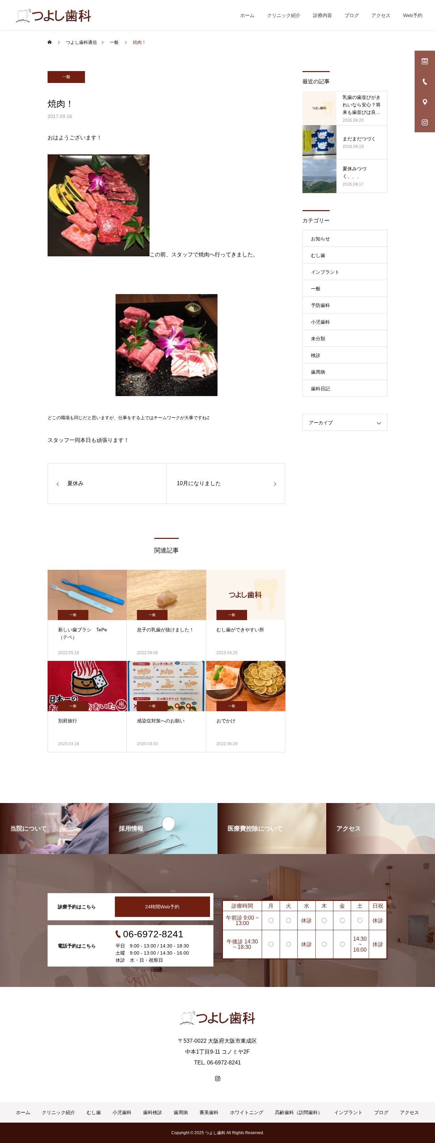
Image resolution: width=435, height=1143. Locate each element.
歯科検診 (152, 1112)
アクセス (380, 15)
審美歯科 (209, 1112)
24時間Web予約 (162, 906)
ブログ (352, 15)
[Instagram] (217, 1078)
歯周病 (318, 372)
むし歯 (318, 255)
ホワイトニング (246, 1112)
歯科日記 (320, 388)
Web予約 (412, 15)
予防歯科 (320, 305)
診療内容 (322, 15)
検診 (315, 355)
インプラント (325, 272)
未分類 (318, 338)
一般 (66, 76)
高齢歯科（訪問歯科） (299, 1112)
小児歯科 (320, 322)
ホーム (247, 15)
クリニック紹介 (283, 15)
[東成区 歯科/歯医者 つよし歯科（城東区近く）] (53, 15)
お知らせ (320, 238)
